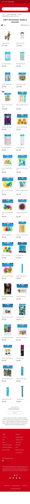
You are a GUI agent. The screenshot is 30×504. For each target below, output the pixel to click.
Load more (15, 412)
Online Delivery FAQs (20, 449)
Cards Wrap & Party (11, 14)
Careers (3, 442)
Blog (3, 439)
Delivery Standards (6, 449)
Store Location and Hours (7, 444)
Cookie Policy (24, 485)
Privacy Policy (6, 485)
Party (19, 14)
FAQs (17, 447)
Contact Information (19, 437)
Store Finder (11, 1)
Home (3, 14)
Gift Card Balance (19, 452)
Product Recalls (18, 442)
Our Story (4, 437)
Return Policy (18, 444)
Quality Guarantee (19, 439)
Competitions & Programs (7, 447)
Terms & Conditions (15, 485)
